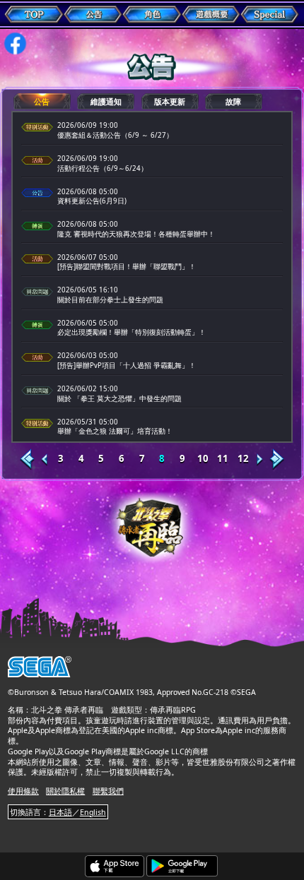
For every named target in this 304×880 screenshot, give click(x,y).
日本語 (60, 812)
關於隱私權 (65, 791)
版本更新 (169, 102)
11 (222, 458)
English (93, 812)
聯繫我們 (108, 791)
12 (243, 458)
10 (203, 458)
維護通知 (106, 102)
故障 (233, 102)
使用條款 (23, 791)
